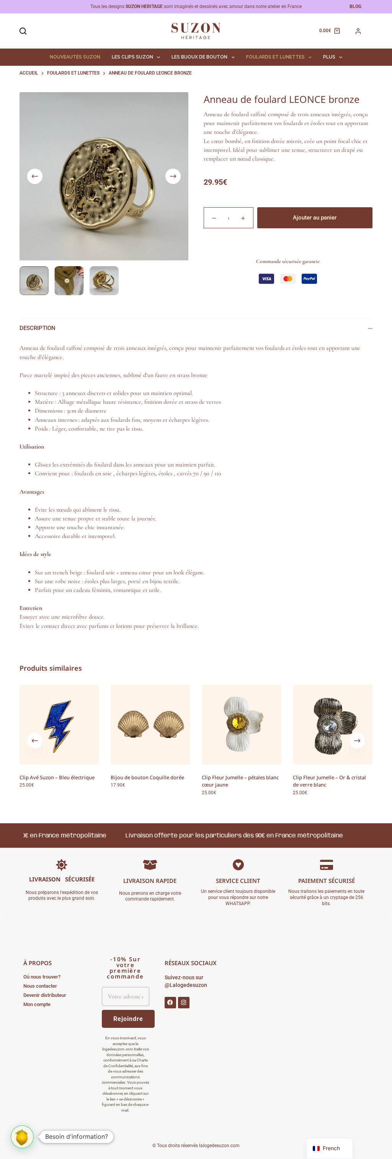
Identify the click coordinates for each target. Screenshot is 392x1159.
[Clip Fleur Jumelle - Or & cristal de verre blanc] (332, 724)
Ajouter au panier (314, 217)
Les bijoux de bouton (199, 57)
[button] (22, 1136)
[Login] (358, 31)
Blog (355, 6)
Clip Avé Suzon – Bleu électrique (57, 777)
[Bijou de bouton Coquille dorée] (150, 724)
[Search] (23, 31)
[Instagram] (183, 1002)
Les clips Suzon (132, 57)
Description (38, 328)
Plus (329, 57)
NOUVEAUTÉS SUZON (75, 57)
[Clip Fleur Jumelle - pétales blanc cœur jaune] (241, 724)
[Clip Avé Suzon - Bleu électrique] (59, 724)
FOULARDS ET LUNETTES (275, 57)
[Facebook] (170, 1002)
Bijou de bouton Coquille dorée (147, 777)
